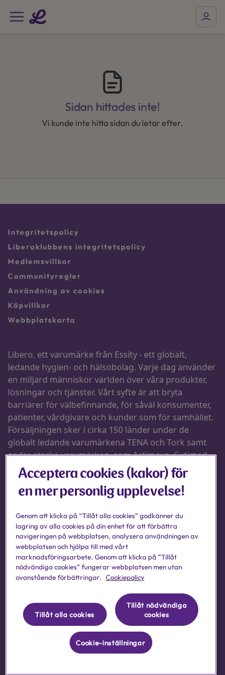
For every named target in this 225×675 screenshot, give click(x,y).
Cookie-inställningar (110, 642)
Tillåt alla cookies (64, 614)
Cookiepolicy (125, 577)
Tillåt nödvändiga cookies (157, 610)
